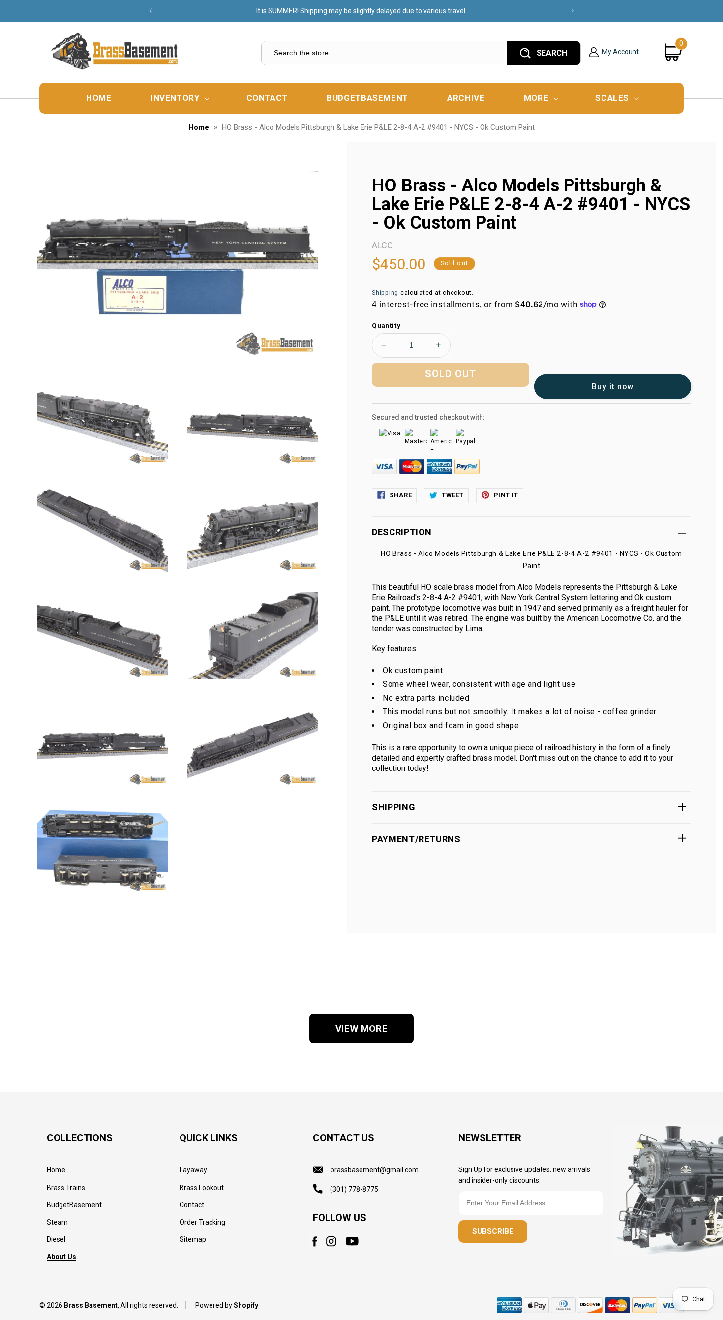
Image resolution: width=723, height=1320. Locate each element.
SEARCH (552, 53)
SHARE (401, 494)
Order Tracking (202, 1222)
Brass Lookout (202, 1188)
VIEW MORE (361, 1028)
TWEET (452, 494)
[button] (178, 98)
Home (198, 127)
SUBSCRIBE (492, 1231)
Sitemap (193, 1239)
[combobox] (383, 52)
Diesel (56, 1239)
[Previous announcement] (150, 11)
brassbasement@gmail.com (375, 1170)
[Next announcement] (572, 11)
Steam (57, 1222)
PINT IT (506, 494)
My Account (620, 52)
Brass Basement (91, 1305)
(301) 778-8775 (354, 1189)
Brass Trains (66, 1188)
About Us (61, 1256)
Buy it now (612, 386)
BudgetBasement (74, 1205)
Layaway (193, 1170)
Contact (192, 1205)
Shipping (385, 292)
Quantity (386, 325)
